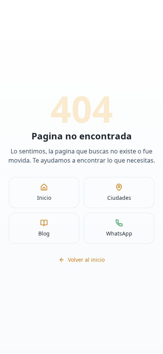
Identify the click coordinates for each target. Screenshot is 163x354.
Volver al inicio (86, 259)
